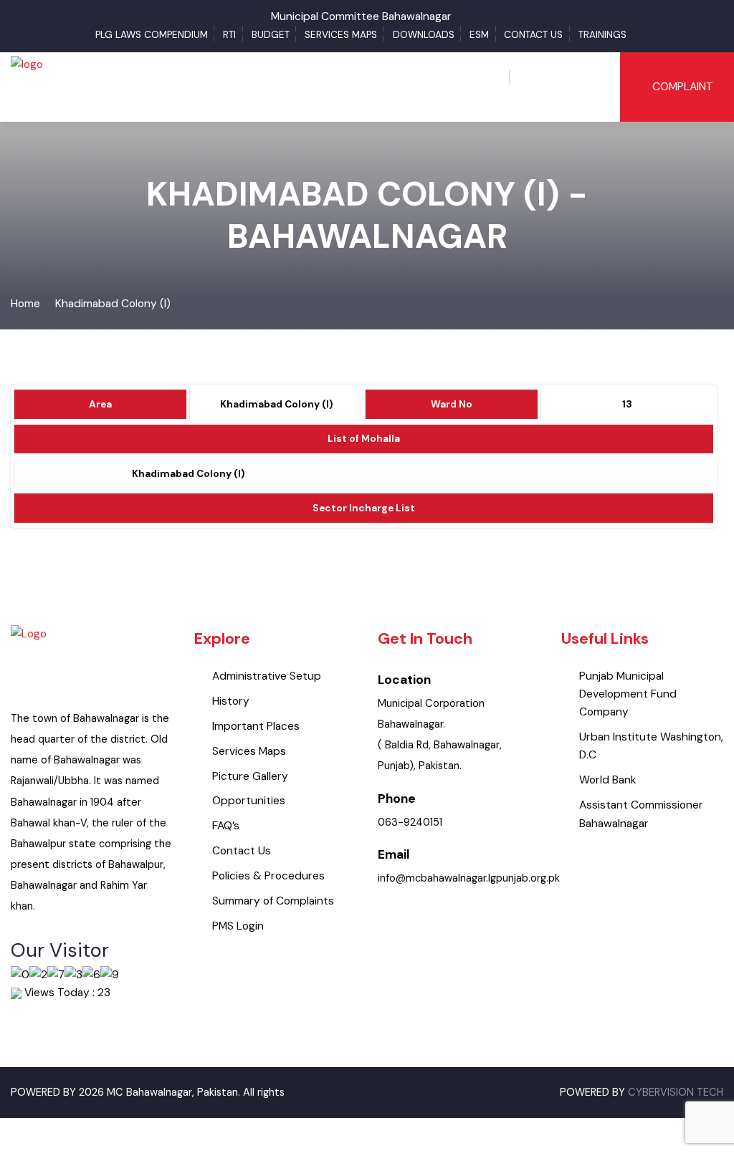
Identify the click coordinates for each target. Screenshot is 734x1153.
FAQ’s (225, 826)
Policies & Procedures (268, 876)
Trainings (602, 35)
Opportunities (248, 800)
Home (25, 303)
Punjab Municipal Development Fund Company (628, 694)
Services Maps (341, 35)
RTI (229, 35)
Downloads (423, 35)
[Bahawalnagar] (27, 86)
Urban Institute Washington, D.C (651, 746)
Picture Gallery (250, 776)
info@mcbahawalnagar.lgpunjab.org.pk (469, 878)
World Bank (608, 780)
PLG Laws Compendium (151, 35)
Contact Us (533, 35)
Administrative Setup (266, 676)
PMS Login (238, 926)
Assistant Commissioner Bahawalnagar (641, 814)
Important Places (256, 726)
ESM (479, 35)
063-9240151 (410, 822)
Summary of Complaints (273, 901)
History (230, 701)
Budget (271, 35)
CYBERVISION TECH (675, 1092)
